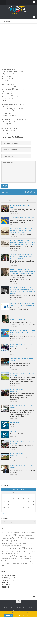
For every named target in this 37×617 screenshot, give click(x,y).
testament (25, 561)
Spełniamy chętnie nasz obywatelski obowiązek (21, 446)
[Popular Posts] (27, 201)
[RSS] (34, 192)
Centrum (4, 532)
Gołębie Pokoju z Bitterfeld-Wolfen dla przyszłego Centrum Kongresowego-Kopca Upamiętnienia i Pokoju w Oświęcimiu (22, 397)
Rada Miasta (18, 556)
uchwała (3, 563)
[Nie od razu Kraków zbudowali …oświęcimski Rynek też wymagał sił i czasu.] (5, 362)
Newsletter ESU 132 (16, 424)
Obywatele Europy (30, 549)
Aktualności (14, 218)
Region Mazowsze (28, 556)
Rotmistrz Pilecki (13, 558)
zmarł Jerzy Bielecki (8, 566)
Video (12, 207)
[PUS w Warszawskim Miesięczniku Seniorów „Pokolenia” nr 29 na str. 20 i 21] (5, 319)
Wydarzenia (22, 242)
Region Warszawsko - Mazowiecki (20, 288)
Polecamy (29, 205)
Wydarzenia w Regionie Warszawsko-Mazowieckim (21, 231)
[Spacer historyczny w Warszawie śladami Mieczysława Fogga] (5, 290)
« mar (3, 513)
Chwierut (23, 532)
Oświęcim (24, 551)
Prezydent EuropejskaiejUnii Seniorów (25, 553)
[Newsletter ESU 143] (5, 434)
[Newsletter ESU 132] (5, 425)
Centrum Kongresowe (13, 533)
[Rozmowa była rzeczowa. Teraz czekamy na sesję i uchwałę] (5, 456)
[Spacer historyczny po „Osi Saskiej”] (5, 231)
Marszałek (4, 549)
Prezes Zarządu (12, 554)
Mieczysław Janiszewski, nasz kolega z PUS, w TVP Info (22, 262)
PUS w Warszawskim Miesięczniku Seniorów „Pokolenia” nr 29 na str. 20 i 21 (22, 323)
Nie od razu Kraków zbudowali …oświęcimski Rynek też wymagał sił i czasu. (21, 365)
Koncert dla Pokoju (26, 543)
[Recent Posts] (9, 201)
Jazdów (10, 543)
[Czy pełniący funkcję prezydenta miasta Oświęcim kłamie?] (5, 469)
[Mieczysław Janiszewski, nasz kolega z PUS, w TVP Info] (5, 257)
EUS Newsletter (18, 538)
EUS (8, 538)
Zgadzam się (8, 615)
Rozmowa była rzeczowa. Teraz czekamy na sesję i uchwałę (22, 459)
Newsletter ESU (15, 422)
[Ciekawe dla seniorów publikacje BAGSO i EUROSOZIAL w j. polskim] (5, 333)
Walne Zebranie (24, 563)
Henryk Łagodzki (9, 540)
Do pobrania (23, 330)
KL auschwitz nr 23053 (17, 543)
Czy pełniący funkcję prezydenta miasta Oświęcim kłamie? (22, 471)
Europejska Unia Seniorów (27, 218)
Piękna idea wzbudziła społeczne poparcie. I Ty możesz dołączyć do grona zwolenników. (22, 351)
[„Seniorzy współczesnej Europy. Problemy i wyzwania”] (5, 208)
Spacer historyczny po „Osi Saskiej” (21, 234)
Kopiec (32, 543)
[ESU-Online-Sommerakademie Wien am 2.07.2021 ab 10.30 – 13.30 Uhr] (5, 306)
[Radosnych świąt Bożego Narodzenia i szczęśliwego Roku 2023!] (5, 220)
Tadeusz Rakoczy (9, 561)
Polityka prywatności (21, 615)
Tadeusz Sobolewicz (17, 561)
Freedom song (31, 538)
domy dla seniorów (31, 532)
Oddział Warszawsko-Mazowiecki (11, 551)
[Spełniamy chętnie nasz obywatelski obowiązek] (5, 444)
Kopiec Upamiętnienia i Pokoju (11, 545)
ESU (15, 534)
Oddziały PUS (14, 287)
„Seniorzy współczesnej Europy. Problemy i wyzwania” (22, 211)
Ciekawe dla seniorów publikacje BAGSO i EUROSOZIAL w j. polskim (22, 337)
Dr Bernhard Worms (7, 535)
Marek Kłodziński (26, 546)
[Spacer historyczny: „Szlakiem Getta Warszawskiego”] (5, 243)
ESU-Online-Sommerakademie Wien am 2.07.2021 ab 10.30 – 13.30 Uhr (22, 309)
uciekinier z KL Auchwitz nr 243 (13, 563)
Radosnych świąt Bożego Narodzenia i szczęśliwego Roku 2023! (21, 221)
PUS (13, 555)
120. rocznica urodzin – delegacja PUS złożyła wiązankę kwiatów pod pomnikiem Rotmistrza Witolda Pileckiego (21, 278)
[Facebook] (25, 192)
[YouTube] (31, 192)
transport (30, 561)
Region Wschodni (5, 558)
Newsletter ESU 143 (16, 434)
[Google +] (28, 192)
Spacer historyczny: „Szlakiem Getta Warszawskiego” (21, 248)
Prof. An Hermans (6, 556)
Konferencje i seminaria (17, 205)
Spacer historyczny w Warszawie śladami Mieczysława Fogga (22, 296)
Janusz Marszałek (21, 541)
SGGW (25, 558)
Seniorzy (21, 558)
